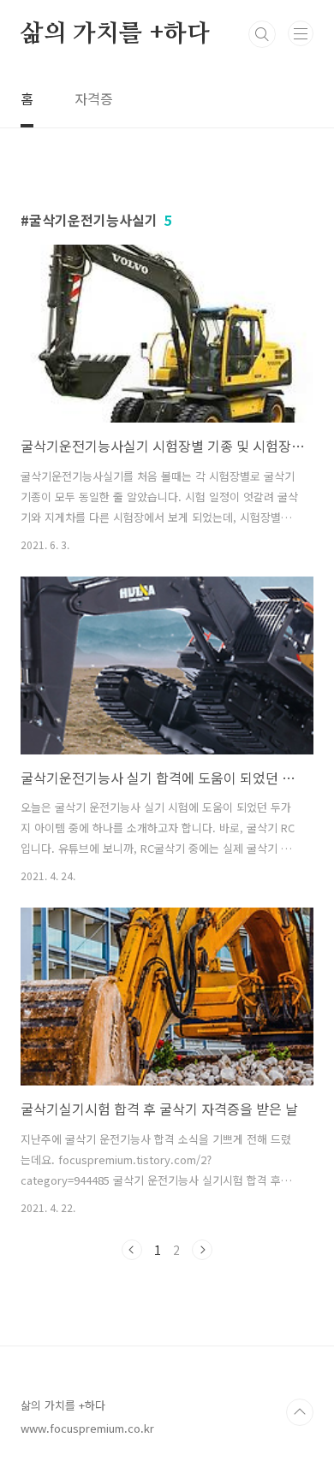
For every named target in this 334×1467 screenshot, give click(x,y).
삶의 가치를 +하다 (115, 34)
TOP (299, 1412)
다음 (202, 1249)
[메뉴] (300, 33)
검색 (262, 34)
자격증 (94, 98)
